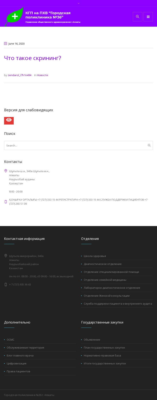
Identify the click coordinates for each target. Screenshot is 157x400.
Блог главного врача (20, 355)
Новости (42, 75)
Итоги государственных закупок (105, 363)
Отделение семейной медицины (105, 280)
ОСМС (10, 339)
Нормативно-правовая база (102, 355)
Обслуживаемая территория (25, 347)
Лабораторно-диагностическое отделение (112, 288)
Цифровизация (16, 363)
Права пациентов (18, 371)
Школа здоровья (95, 256)
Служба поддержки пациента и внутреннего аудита (118, 303)
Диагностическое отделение (103, 264)
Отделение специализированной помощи (111, 272)
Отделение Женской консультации (107, 295)
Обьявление (92, 339)
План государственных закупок (104, 347)
